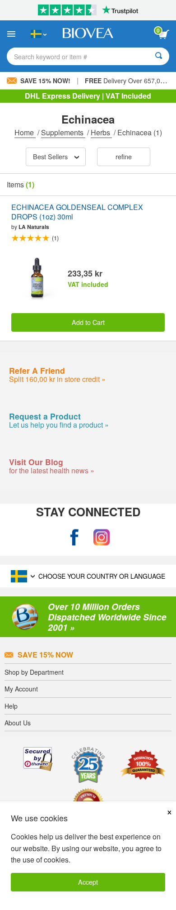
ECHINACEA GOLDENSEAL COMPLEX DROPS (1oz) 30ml (77, 212)
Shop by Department (34, 672)
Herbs (101, 132)
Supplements (63, 132)
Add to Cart (88, 322)
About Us (18, 722)
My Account (21, 688)
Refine (124, 156)
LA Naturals (34, 227)
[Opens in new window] (74, 537)
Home (25, 132)
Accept (88, 881)
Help (11, 705)
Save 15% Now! (45, 80)
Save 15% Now (45, 654)
